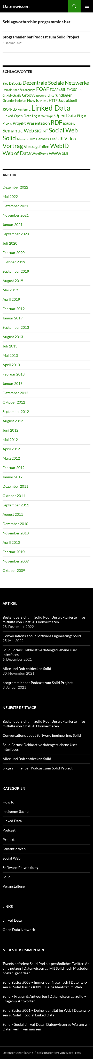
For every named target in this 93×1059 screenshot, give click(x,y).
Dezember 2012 (15, 393)
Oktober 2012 (14, 402)
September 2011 (16, 505)
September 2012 (16, 411)
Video (70, 138)
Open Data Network (19, 929)
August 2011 (13, 514)
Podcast (9, 830)
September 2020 (16, 234)
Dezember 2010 (15, 523)
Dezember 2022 (15, 187)
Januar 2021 (12, 224)
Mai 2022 (10, 196)
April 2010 (11, 542)
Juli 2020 (10, 243)
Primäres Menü (87, 6)
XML (65, 154)
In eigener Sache (15, 811)
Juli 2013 (10, 346)
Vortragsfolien (36, 146)
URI (60, 138)
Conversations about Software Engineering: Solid (42, 636)
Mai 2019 (10, 290)
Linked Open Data (17, 115)
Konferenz (24, 109)
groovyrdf (43, 95)
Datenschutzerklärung (18, 1053)
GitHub (7, 95)
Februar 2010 (14, 551)
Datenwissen (16, 6)
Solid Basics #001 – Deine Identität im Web (47, 987)
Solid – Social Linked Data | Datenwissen (35, 1024)
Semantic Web (18, 130)
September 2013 (16, 327)
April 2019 (11, 299)
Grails (16, 95)
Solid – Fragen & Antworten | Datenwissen (36, 996)
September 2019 (16, 271)
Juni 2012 (10, 430)
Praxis (7, 123)
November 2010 (16, 533)
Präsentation (38, 122)
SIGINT (41, 130)
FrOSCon (74, 89)
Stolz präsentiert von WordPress (59, 1053)
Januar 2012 (12, 477)
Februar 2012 (14, 467)
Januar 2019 (12, 318)
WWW (55, 153)
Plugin (81, 116)
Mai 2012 (10, 439)
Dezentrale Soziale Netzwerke (55, 82)
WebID (59, 145)
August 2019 (13, 280)
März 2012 (11, 458)
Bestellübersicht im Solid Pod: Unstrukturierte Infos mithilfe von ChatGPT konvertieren (44, 619)
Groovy (28, 94)
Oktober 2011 (14, 495)
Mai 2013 (10, 355)
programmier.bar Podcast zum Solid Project (41, 37)
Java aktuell (67, 100)
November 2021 (16, 215)
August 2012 (13, 421)
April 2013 (11, 365)
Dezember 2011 (15, 486)
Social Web (63, 130)
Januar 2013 (12, 383)
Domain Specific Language (19, 89)
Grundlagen (62, 94)
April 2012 (11, 449)
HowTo (33, 100)
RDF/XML (69, 123)
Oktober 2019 (14, 262)
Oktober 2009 (14, 570)
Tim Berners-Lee (42, 139)
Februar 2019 (14, 308)
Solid (9, 138)
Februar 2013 (14, 374)
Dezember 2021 (15, 206)
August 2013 (13, 336)
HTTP (53, 100)
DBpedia (15, 83)
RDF (56, 122)
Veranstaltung (14, 886)
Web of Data (17, 153)
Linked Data (51, 107)
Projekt (19, 122)
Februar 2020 (14, 252)
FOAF (42, 89)
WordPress (40, 154)
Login (36, 116)
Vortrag (13, 145)
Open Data (65, 115)
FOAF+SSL (58, 90)
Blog (5, 83)
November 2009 (16, 561)
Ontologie (47, 116)
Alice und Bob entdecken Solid (27, 668)
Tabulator (22, 139)
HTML (44, 100)
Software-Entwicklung (20, 867)
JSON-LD (10, 109)
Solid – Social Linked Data (33, 1015)
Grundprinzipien (14, 100)
